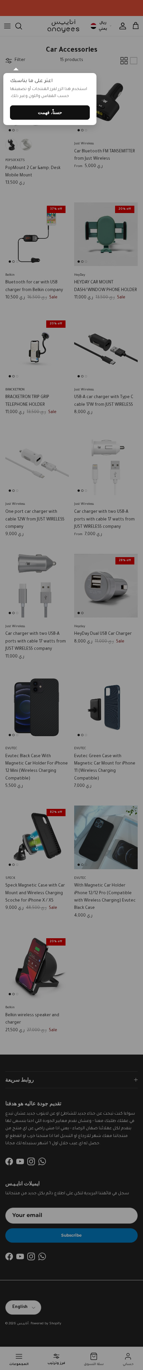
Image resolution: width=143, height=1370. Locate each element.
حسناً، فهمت (50, 112)
